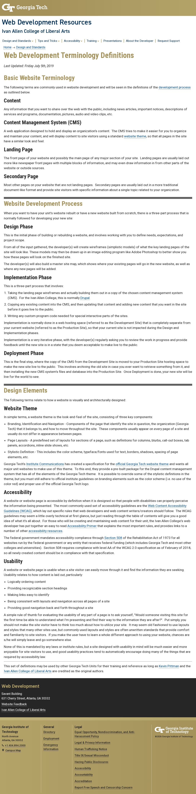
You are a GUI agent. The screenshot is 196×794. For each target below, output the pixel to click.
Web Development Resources (47, 22)
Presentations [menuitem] (112, 41)
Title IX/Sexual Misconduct (92, 755)
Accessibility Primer (82, 526)
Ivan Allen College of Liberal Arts (36, 31)
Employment (51, 738)
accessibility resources (45, 531)
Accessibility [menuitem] (72, 41)
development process (175, 87)
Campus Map (13, 750)
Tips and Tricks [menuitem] (48, 41)
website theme (135, 136)
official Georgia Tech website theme (142, 464)
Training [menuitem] (92, 41)
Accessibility (83, 768)
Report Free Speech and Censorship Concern (103, 787)
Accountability (84, 774)
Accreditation (83, 781)
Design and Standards (30, 47)
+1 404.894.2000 (15, 745)
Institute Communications (45, 464)
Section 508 (113, 538)
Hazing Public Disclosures (91, 762)
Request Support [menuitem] (169, 41)
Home (7, 47)
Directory (49, 732)
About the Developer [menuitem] (139, 41)
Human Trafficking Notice (91, 749)
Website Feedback (14, 704)
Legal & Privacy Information (92, 742)
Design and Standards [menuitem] (17, 41)
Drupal (85, 298)
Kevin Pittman (169, 666)
